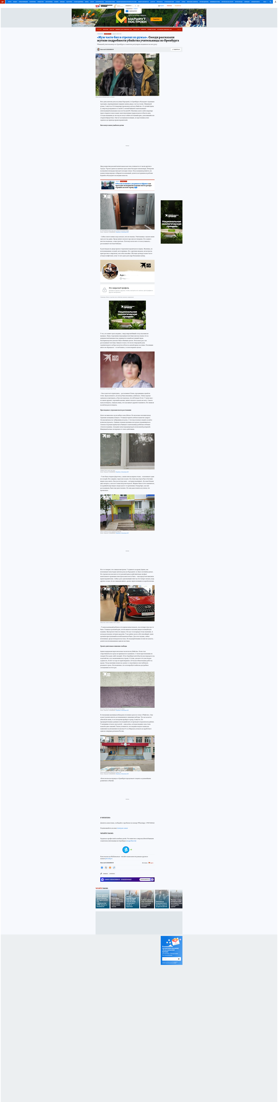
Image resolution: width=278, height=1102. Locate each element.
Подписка (178, 5)
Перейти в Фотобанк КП (122, 232)
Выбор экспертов (143, 1)
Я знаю (178, 1)
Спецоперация (23, 1)
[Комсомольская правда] (104, 5)
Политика (33, 1)
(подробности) (131, 841)
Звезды (62, 1)
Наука (86, 1)
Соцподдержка (78, 1)
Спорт (92, 1)
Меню (2, 2)
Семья (183, 1)
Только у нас (136, 29)
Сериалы (246, 1)
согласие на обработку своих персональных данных (169, 962)
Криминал (105, 873)
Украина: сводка (151, 29)
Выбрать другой (133, 11)
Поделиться (177, 49)
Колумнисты (100, 1)
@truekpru (108, 858)
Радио (162, 5)
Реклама (169, 5)
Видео (15, 1)
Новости (112, 29)
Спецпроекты (255, 1)
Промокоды (238, 1)
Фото (9, 1)
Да (127, 11)
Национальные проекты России (126, 1)
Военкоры (143, 29)
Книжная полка (215, 1)
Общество (40, 1)
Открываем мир (169, 1)
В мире (56, 1)
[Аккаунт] (275, 2)
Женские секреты (192, 1)
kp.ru (152, 863)
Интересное (112, 873)
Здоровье (69, 1)
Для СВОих (105, 29)
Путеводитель (204, 1)
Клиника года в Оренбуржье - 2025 (123, 29)
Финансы (160, 1)
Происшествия (110, 1)
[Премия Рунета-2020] (117, 6)
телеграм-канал (122, 828)
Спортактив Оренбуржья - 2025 (164, 29)
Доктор (152, 1)
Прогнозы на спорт (227, 1)
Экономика (48, 1)
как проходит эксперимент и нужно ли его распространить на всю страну (133, 185)
